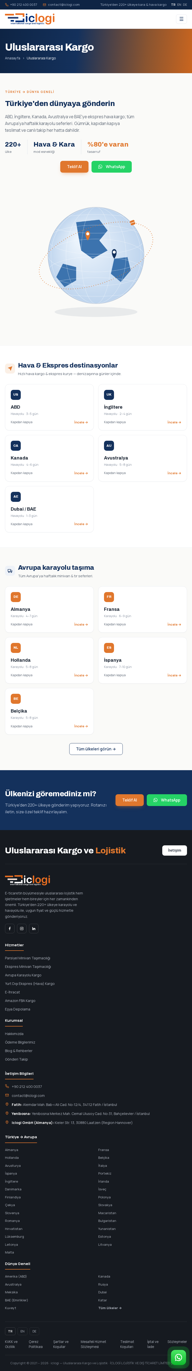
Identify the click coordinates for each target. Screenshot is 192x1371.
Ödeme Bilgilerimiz (20, 1042)
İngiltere (11, 1181)
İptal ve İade (152, 1344)
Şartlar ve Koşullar (60, 1344)
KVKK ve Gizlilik (11, 1344)
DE (185, 4)
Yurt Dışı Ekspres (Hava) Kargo (30, 983)
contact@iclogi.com (64, 4)
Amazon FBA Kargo (20, 1000)
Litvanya (105, 1244)
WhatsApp (115, 166)
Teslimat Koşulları (127, 1344)
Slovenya (12, 1213)
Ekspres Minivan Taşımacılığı (28, 966)
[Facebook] (9, 928)
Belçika (103, 1157)
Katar (102, 1300)
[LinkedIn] (33, 928)
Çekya (10, 1205)
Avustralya (13, 1284)
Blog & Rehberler (18, 1050)
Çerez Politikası (36, 1344)
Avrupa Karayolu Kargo (23, 975)
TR (173, 4)
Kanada (104, 1276)
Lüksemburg (14, 1236)
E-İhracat (12, 992)
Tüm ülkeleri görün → (96, 749)
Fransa (103, 1150)
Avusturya (13, 1165)
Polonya (104, 1197)
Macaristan (107, 1213)
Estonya (104, 1236)
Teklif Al (74, 166)
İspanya (11, 1173)
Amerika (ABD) (16, 1276)
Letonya (11, 1244)
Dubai (102, 1292)
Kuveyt (10, 1308)
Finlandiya (13, 1197)
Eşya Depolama (17, 1009)
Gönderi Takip (16, 1059)
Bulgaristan (107, 1220)
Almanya (11, 1150)
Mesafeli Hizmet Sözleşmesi (93, 1344)
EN (179, 4)
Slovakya (105, 1205)
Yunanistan (107, 1228)
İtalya (102, 1165)
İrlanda (103, 1181)
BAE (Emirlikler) (16, 1300)
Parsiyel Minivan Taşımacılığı (27, 958)
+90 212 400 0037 (23, 4)
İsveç (102, 1189)
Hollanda (12, 1157)
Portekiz (105, 1173)
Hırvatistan (13, 1228)
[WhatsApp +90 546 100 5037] (178, 1357)
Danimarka (13, 1189)
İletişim (174, 850)
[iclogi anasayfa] (29, 19)
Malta (9, 1252)
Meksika (11, 1292)
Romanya (12, 1220)
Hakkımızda (14, 1033)
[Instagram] (21, 928)
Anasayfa (12, 58)
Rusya (103, 1284)
